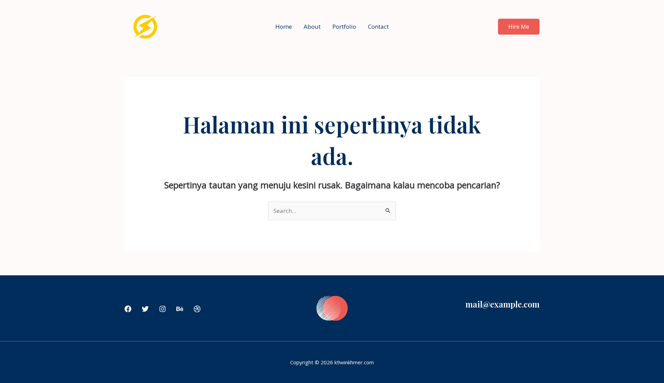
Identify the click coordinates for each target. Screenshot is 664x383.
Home (283, 26)
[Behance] (179, 308)
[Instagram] (162, 308)
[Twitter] (145, 308)
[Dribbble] (197, 308)
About (312, 26)
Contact (378, 26)
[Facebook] (127, 308)
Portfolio (344, 26)
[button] (519, 27)
